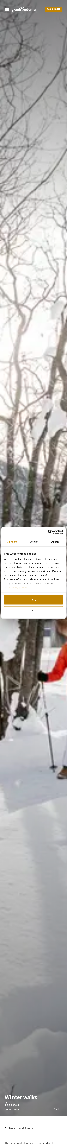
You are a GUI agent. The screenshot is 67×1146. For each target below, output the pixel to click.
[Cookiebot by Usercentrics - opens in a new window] (48, 532)
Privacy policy (18, 587)
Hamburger (7, 9)
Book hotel (53, 9)
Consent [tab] (12, 541)
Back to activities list (22, 1128)
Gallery (59, 1109)
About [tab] (55, 541)
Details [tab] (33, 541)
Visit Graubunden (24, 9)
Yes (33, 599)
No (33, 611)
